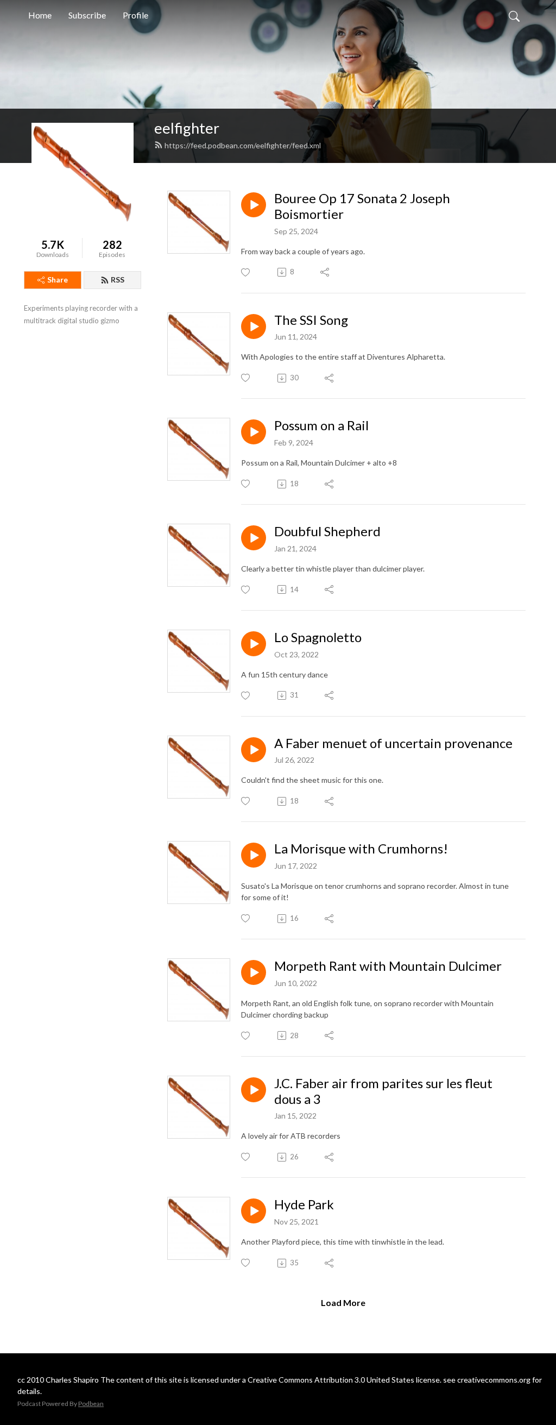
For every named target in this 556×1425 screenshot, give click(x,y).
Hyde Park (304, 1204)
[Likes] (246, 272)
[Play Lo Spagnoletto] (253, 643)
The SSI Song (311, 320)
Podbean (91, 1403)
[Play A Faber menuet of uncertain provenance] (253, 749)
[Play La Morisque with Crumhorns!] (253, 855)
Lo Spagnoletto (318, 637)
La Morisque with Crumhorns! (361, 848)
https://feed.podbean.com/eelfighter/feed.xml (243, 145)
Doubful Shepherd (327, 531)
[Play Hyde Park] (253, 1210)
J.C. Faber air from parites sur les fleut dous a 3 (383, 1091)
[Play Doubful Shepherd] (253, 537)
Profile (135, 15)
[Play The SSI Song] (253, 326)
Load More (343, 1302)
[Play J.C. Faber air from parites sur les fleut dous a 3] (253, 1089)
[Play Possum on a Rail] (253, 431)
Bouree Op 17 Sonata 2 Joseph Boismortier (362, 206)
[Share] (325, 272)
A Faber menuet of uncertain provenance (393, 743)
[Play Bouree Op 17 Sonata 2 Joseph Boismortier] (253, 204)
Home (40, 15)
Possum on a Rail (321, 425)
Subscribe (87, 15)
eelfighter (186, 128)
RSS (117, 279)
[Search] (514, 15)
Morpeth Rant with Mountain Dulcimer (388, 966)
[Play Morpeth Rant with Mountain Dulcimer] (253, 972)
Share (57, 279)
